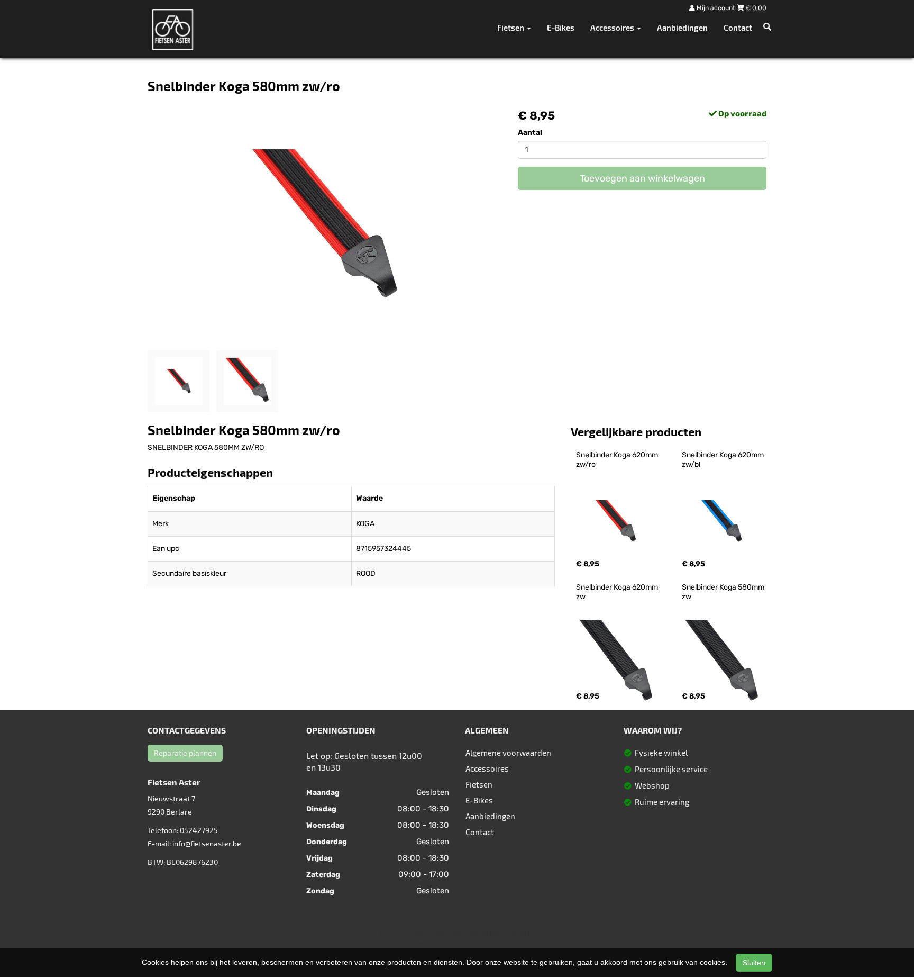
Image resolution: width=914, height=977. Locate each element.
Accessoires (487, 768)
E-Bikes (560, 27)
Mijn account (716, 8)
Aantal (530, 132)
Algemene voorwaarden (508, 752)
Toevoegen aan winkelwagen (642, 178)
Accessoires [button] (613, 27)
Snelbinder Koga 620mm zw (618, 592)
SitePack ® (520, 933)
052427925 (199, 830)
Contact (738, 27)
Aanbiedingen (682, 27)
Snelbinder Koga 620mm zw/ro (618, 459)
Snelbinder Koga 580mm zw (724, 592)
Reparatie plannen (185, 752)
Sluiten (754, 962)
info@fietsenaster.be (206, 843)
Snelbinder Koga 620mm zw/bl (723, 459)
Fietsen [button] (511, 27)
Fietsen (478, 784)
